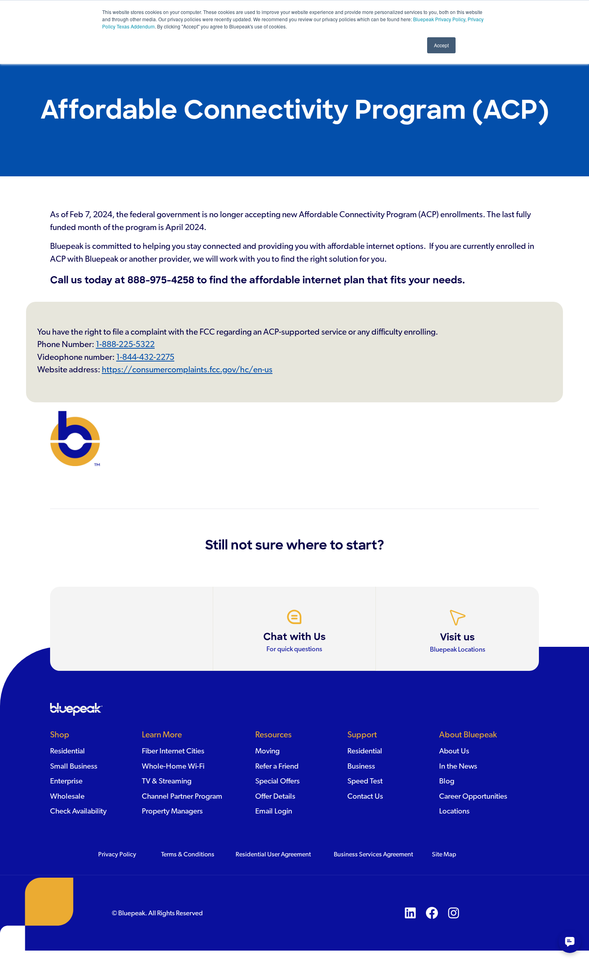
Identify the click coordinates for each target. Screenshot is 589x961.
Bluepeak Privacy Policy (438, 19)
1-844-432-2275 (145, 357)
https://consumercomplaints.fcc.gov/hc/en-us (187, 369)
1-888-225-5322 (125, 344)
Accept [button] (441, 45)
